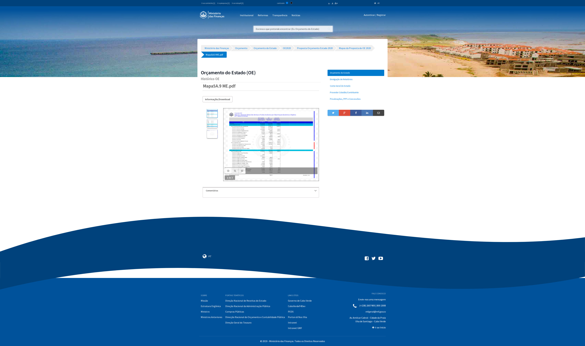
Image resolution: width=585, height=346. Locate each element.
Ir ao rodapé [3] (237, 3)
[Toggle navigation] (229, 15)
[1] (212, 113)
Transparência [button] (279, 15)
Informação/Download (217, 99)
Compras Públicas (234, 311)
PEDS (291, 311)
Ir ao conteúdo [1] (208, 3)
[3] (212, 134)
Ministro (205, 311)
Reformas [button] (263, 15)
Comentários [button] (212, 190)
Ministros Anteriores (211, 317)
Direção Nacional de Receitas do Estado (245, 300)
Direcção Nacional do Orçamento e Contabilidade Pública (255, 317)
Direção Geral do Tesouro (238, 322)
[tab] (261, 191)
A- (329, 3)
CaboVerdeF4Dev (296, 306)
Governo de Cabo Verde (300, 300)
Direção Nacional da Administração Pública (247, 306)
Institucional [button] (247, 15)
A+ (336, 3)
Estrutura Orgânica (211, 306)
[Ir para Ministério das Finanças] (212, 15)
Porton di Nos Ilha (297, 317)
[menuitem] (356, 73)
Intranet (292, 322)
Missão (204, 300)
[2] (212, 123)
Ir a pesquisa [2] (223, 3)
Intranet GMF (295, 328)
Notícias (296, 15)
